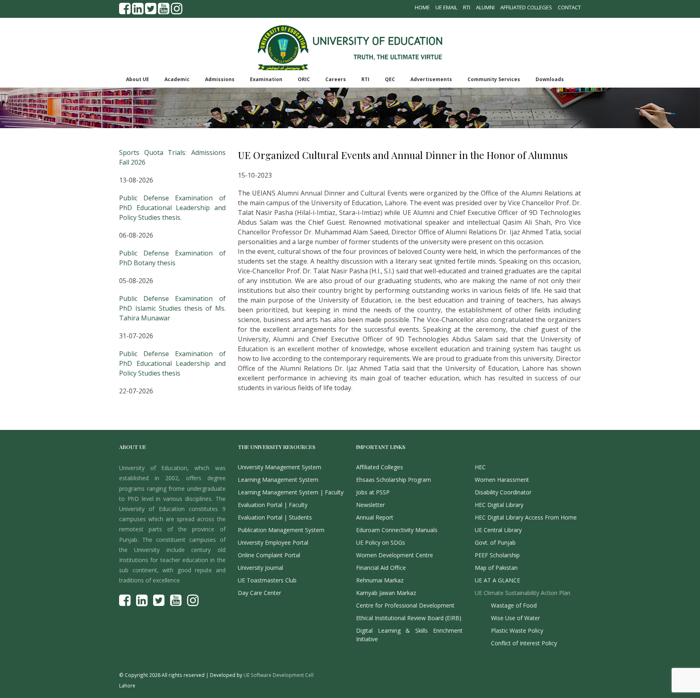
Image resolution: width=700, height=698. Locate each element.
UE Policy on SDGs (380, 542)
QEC (390, 79)
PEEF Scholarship (497, 555)
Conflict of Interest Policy (524, 643)
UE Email (446, 7)
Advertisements (431, 79)
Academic (177, 79)
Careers (335, 79)
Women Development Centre (394, 555)
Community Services (493, 79)
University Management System (279, 467)
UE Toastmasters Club (267, 580)
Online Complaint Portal (269, 555)
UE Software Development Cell (278, 675)
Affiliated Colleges (526, 7)
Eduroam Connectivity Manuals (397, 530)
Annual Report (374, 517)
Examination (266, 79)
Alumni (485, 7)
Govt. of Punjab (495, 542)
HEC (480, 467)
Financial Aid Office (381, 567)
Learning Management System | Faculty (291, 492)
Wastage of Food (514, 605)
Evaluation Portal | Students (275, 517)
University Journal (260, 567)
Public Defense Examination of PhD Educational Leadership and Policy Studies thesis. (172, 207)
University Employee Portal (273, 542)
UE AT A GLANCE (497, 580)
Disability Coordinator (503, 492)
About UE (137, 79)
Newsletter (370, 505)
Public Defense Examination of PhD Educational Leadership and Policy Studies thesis (172, 363)
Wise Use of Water (515, 618)
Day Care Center (259, 593)
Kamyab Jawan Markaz (386, 593)
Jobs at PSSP (373, 492)
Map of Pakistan (496, 567)
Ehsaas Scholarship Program (393, 479)
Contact (569, 7)
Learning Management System (278, 479)
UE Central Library (498, 530)
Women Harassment (502, 479)
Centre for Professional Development (405, 605)
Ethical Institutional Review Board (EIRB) (408, 618)
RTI (466, 7)
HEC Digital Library (499, 505)
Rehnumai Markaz (379, 580)
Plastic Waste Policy (517, 630)
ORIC (304, 79)
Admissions (220, 79)
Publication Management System (281, 530)
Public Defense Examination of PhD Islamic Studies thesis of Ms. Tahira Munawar (172, 308)
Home (422, 7)
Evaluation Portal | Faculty (272, 505)
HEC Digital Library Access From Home (526, 517)
